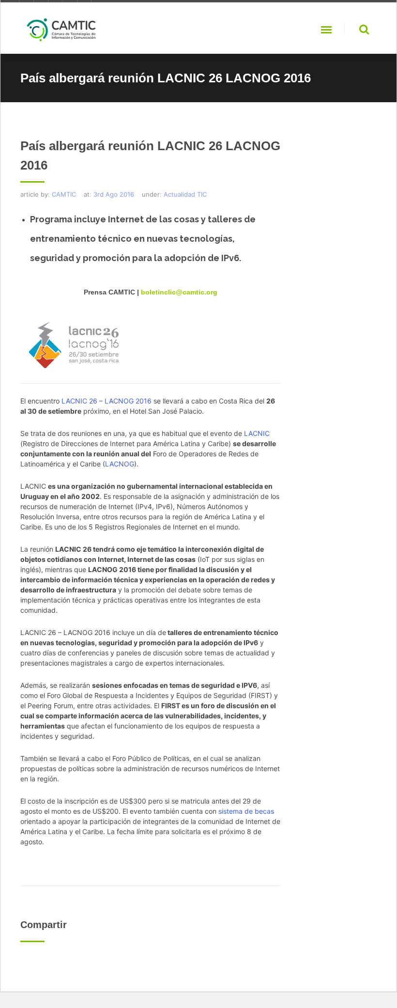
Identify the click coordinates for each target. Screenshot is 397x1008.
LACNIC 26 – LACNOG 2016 (106, 401)
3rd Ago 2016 (113, 194)
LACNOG (119, 464)
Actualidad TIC (185, 194)
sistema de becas (246, 811)
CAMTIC (64, 194)
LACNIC (257, 433)
